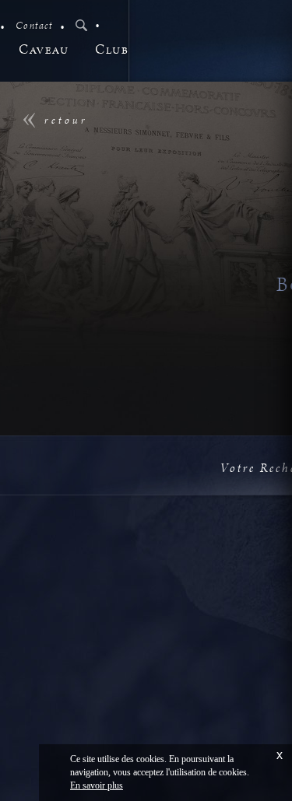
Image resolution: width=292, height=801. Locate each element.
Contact (34, 26)
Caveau (44, 50)
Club (111, 50)
